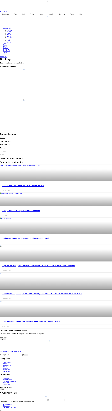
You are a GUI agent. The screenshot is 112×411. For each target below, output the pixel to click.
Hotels (23, 14)
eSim (80, 14)
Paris (8, 39)
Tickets (72, 14)
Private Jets (51, 14)
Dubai (8, 33)
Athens (9, 31)
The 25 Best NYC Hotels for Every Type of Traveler (23, 186)
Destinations (5, 14)
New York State (5, 141)
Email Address (4, 387)
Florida (2, 138)
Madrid (9, 36)
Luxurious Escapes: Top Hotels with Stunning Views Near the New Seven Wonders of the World (42, 294)
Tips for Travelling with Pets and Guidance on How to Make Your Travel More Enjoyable (38, 266)
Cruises (41, 14)
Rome (8, 40)
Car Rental (62, 14)
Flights (32, 14)
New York (9, 37)
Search (2, 355)
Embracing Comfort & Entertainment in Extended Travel (25, 238)
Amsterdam (10, 30)
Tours (15, 14)
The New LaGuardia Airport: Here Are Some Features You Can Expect (31, 321)
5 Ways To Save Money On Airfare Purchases (21, 211)
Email (2, 337)
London (9, 34)
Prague (2, 148)
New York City (5, 144)
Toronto (9, 42)
